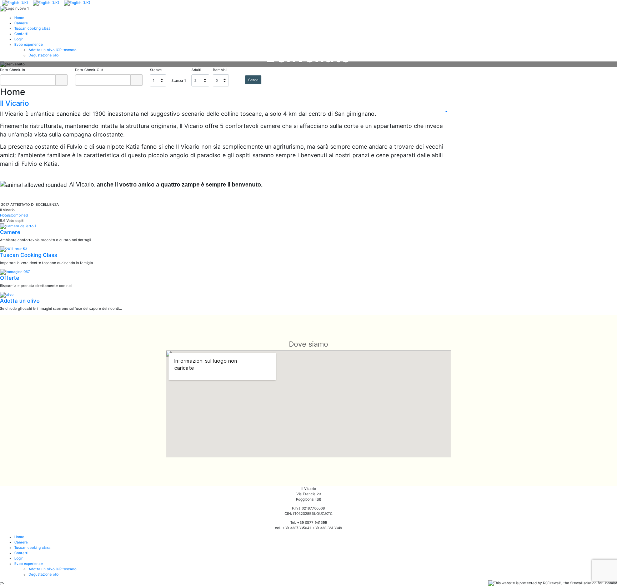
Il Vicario (14, 103)
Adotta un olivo (20, 300)
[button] (21, 64)
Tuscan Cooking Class (28, 255)
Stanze (156, 70)
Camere (10, 232)
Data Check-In (12, 70)
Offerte (9, 277)
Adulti (196, 70)
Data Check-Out (89, 70)
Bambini (219, 70)
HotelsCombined (14, 215)
